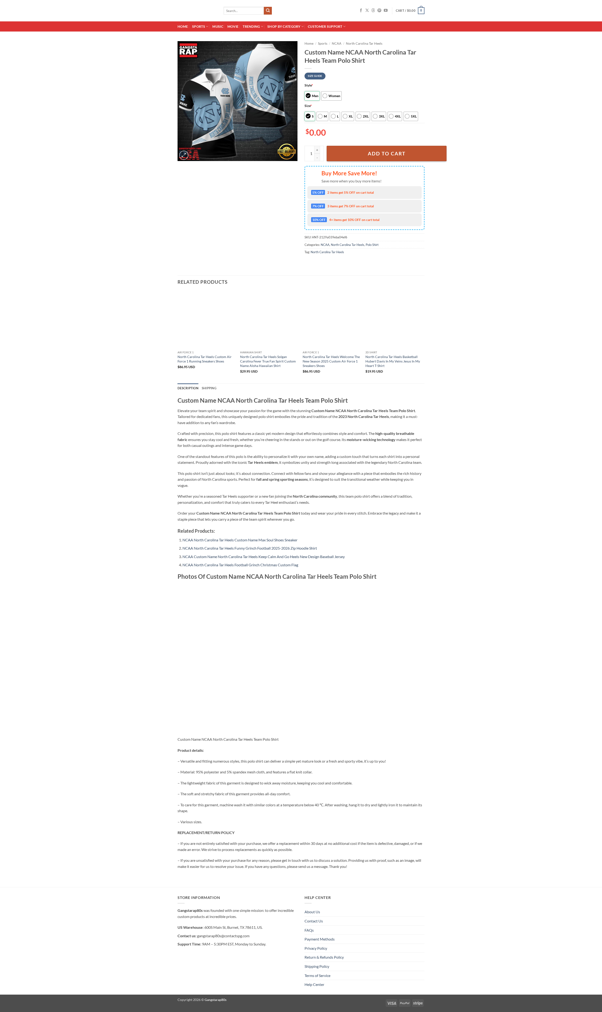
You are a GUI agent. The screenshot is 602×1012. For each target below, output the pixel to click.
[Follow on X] (367, 10)
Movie (232, 26)
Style (309, 85)
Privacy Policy (316, 948)
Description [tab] (188, 388)
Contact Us (314, 921)
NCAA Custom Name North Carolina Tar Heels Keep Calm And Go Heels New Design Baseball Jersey (263, 556)
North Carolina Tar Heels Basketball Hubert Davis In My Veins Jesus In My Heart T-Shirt (392, 361)
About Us (312, 912)
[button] (410, 10)
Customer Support (325, 26)
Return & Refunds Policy (324, 957)
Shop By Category (284, 26)
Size (308, 106)
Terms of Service (317, 975)
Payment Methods (320, 939)
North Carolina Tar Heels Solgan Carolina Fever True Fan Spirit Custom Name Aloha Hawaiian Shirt (268, 361)
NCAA (336, 43)
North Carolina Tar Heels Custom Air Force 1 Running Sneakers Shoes (205, 359)
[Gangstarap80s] (197, 10)
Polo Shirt (372, 245)
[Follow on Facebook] (361, 10)
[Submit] (268, 11)
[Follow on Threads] (373, 10)
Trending (251, 26)
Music (217, 26)
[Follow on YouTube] (386, 10)
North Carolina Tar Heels (364, 43)
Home (183, 26)
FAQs (309, 930)
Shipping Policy (317, 966)
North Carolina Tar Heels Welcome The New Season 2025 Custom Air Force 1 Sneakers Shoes (331, 361)
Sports (198, 26)
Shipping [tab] (209, 388)
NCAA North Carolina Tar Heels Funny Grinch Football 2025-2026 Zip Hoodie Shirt (249, 548)
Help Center (314, 984)
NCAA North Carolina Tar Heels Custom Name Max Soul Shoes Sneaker (239, 540)
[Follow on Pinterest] (379, 10)
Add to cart (387, 153)
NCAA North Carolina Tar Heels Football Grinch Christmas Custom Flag (240, 565)
